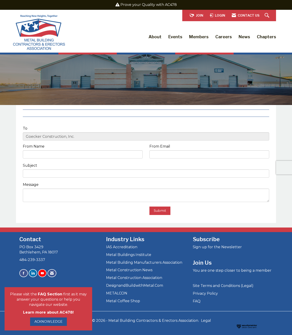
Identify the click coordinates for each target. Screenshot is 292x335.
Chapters (266, 36)
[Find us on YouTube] (42, 273)
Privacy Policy (205, 293)
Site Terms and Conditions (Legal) (223, 286)
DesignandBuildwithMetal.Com (134, 285)
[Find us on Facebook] (23, 273)
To (25, 128)
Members (199, 36)
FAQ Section (50, 294)
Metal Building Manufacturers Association (144, 262)
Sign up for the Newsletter (217, 247)
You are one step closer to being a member (232, 270)
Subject (30, 165)
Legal (206, 320)
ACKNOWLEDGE (48, 322)
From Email (159, 146)
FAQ (197, 301)
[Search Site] (267, 15)
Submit (160, 211)
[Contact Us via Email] (51, 273)
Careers (223, 36)
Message (31, 184)
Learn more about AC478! (48, 312)
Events (175, 36)
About (155, 36)
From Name (33, 146)
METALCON (116, 293)
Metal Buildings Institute (128, 255)
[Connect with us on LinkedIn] (33, 273)
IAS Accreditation (121, 247)
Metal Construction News (129, 270)
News (244, 36)
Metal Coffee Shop (123, 301)
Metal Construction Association (134, 278)
